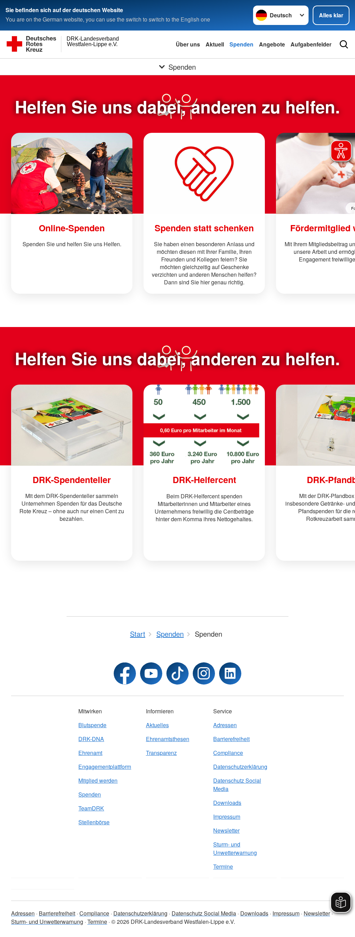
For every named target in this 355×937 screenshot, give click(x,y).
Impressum (226, 816)
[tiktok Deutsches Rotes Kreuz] (177, 673)
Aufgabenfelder (311, 44)
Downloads (227, 803)
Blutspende (92, 725)
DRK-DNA (91, 739)
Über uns (188, 44)
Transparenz (161, 753)
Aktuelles (157, 725)
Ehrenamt (90, 753)
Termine (223, 866)
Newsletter (226, 830)
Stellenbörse (94, 822)
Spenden (241, 44)
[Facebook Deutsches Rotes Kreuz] (125, 673)
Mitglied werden (98, 780)
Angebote (272, 44)
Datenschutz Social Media (237, 784)
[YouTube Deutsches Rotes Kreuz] (151, 673)
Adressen (225, 725)
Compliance (228, 753)
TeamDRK (91, 808)
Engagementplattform (104, 767)
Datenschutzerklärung (240, 767)
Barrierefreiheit (231, 739)
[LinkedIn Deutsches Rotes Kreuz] (230, 673)
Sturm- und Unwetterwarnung (235, 848)
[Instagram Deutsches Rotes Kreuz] (204, 673)
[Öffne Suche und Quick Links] (343, 44)
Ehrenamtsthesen (167, 739)
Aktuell (215, 44)
